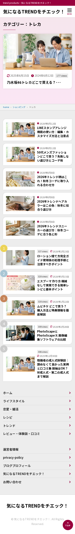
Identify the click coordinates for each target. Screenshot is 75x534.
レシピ (7, 417)
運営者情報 (10, 449)
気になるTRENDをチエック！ (34, 11)
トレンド (9, 425)
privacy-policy (13, 457)
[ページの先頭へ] (68, 525)
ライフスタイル (14, 401)
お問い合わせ (12, 482)
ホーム (7, 392)
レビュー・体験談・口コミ (21, 433)
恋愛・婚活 (10, 409)
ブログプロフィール (17, 465)
